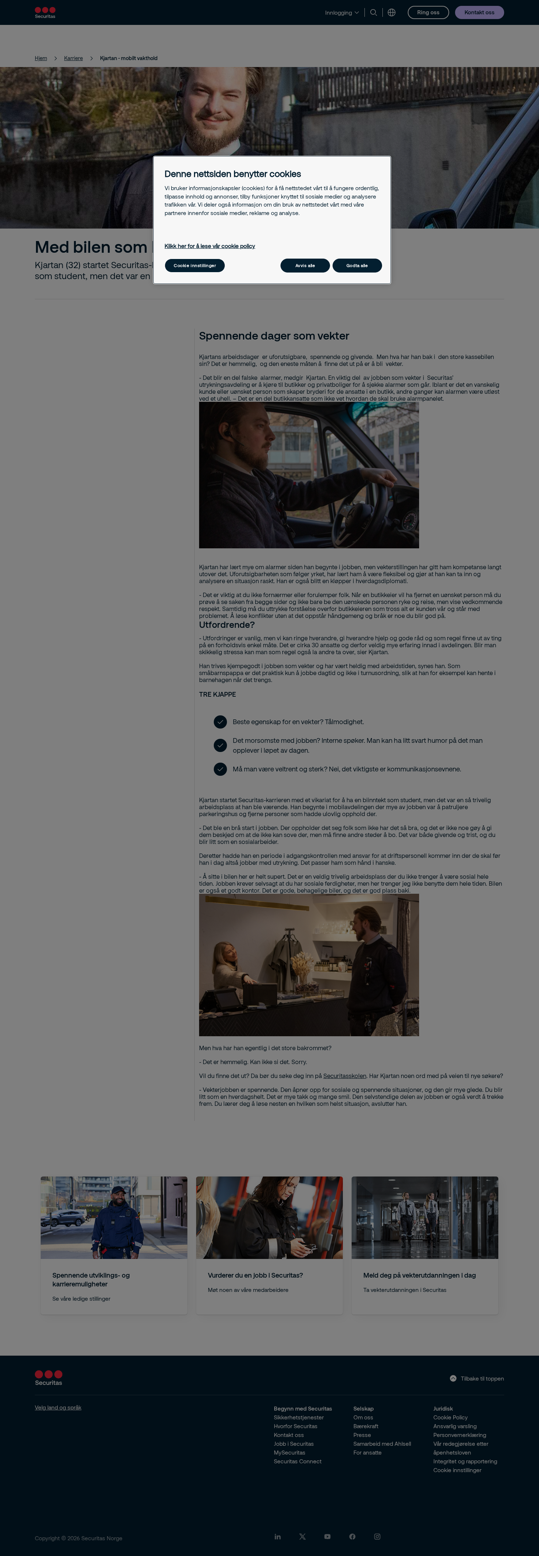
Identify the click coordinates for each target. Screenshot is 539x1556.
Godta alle (357, 265)
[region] (272, 220)
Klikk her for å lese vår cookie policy (210, 245)
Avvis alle (305, 265)
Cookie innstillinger (195, 265)
